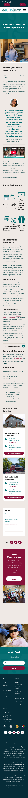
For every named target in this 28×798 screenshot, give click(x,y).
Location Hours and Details (14, 453)
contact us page (18, 358)
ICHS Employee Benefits (11, 346)
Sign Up (14, 668)
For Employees (6, 696)
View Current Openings (14, 578)
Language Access (19, 696)
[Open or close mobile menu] (24, 10)
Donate (22, 4)
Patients (17, 678)
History (4, 682)
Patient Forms (18, 701)
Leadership (5, 685)
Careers (7, 4)
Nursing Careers (8, 516)
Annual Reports (7, 690)
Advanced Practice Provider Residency (11, 520)
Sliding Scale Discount (18, 692)
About (4, 678)
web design (18, 744)
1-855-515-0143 (18, 781)
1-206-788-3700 (21, 787)
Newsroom (6, 688)
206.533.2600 (12, 445)
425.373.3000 (12, 489)
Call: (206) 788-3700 (22, 2)
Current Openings (9, 513)
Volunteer (7, 533)
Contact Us (5, 693)
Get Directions (12, 442)
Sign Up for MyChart (18, 687)
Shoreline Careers (9, 530)
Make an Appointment (18, 683)
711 (9, 449)
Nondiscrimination (19, 698)
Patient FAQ (18, 704)
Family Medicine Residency (11, 527)
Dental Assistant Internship (11, 524)
